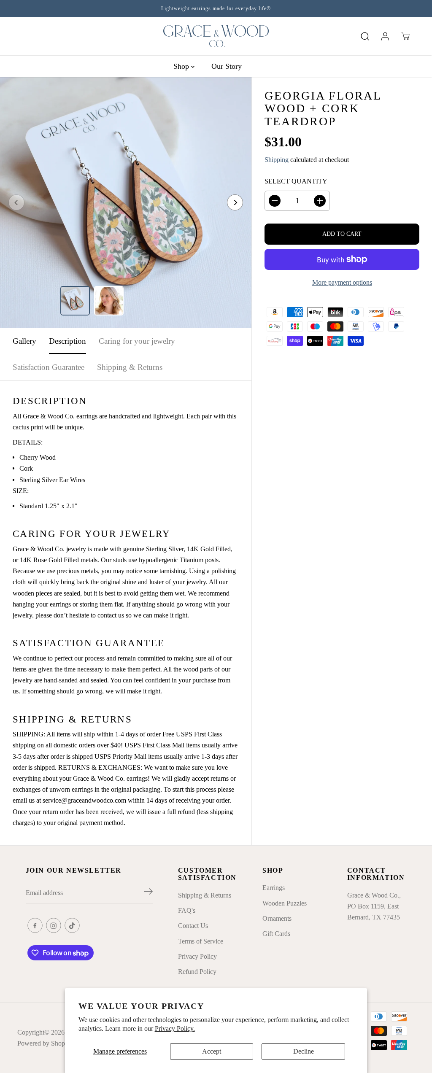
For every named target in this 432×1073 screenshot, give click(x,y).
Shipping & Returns (129, 367)
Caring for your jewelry (137, 341)
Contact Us (193, 926)
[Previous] (16, 202)
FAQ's (186, 910)
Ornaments (277, 918)
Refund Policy (197, 972)
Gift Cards (276, 934)
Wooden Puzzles (284, 903)
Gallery (24, 341)
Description (67, 341)
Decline (303, 1051)
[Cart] (405, 36)
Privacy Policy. (175, 1028)
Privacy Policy (197, 956)
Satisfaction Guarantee (48, 367)
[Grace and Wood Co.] (216, 36)
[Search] (365, 36)
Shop (182, 66)
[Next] (235, 202)
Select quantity (296, 181)
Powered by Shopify (44, 1043)
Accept (211, 1051)
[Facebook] (35, 925)
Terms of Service (200, 941)
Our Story (226, 66)
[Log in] (385, 36)
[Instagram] (53, 925)
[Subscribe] (148, 892)
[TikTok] (72, 925)
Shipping (277, 160)
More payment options (342, 282)
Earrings (273, 888)
